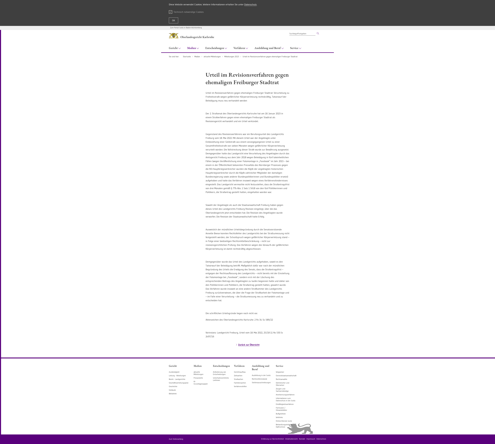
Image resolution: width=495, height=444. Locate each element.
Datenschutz (250, 4)
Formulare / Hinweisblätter (281, 409)
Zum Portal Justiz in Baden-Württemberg (186, 27)
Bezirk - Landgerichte (177, 379)
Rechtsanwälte (281, 379)
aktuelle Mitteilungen (198, 373)
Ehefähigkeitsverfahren (285, 404)
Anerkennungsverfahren (285, 394)
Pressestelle (198, 378)
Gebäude (172, 390)
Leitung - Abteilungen (177, 375)
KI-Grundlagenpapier (201, 382)
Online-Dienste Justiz (284, 421)
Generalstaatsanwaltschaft (286, 375)
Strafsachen (238, 379)
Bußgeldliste (281, 414)
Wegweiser (280, 372)
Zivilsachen (238, 375)
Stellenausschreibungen (261, 382)
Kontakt (302, 439)
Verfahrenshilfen (240, 386)
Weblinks (279, 417)
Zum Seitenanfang (176, 439)
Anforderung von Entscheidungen (219, 373)
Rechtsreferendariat (259, 379)
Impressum (310, 439)
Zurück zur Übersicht (248, 344)
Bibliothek (173, 393)
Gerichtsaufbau (240, 372)
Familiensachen (240, 383)
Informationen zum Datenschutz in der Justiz (285, 399)
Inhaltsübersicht (291, 439)
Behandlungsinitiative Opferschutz (284, 425)
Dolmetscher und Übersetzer (282, 384)
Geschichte (173, 386)
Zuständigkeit (174, 372)
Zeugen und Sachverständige (282, 390)
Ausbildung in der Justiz (261, 375)
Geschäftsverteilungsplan (178, 383)
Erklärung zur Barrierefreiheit (272, 439)
